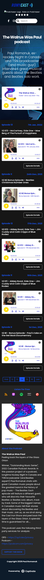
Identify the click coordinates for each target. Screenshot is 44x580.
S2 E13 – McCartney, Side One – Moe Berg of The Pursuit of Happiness (21, 132)
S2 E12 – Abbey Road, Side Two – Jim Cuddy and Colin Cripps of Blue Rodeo (21, 232)
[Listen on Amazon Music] (29, 394)
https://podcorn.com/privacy (17, 543)
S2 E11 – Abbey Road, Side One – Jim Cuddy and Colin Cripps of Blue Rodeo (21, 284)
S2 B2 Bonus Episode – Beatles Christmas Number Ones (18, 181)
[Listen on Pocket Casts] (37, 394)
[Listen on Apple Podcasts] (13, 394)
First (6, 379)
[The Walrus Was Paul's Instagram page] (12, 21)
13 (17, 379)
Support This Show (13, 552)
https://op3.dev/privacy (20, 537)
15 (27, 379)
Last (38, 379)
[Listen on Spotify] (21, 394)
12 (12, 379)
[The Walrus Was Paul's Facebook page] (9, 21)
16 (32, 379)
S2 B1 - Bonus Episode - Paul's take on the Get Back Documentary (22, 334)
